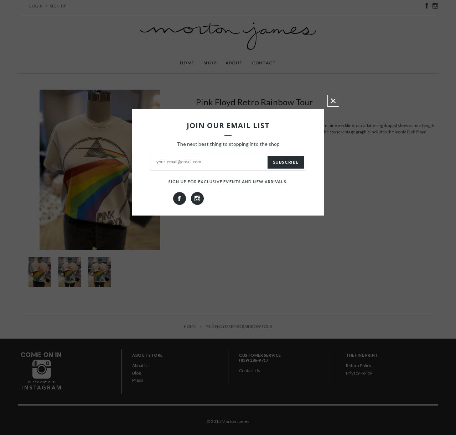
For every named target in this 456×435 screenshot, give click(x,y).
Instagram (197, 198)
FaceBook (179, 198)
